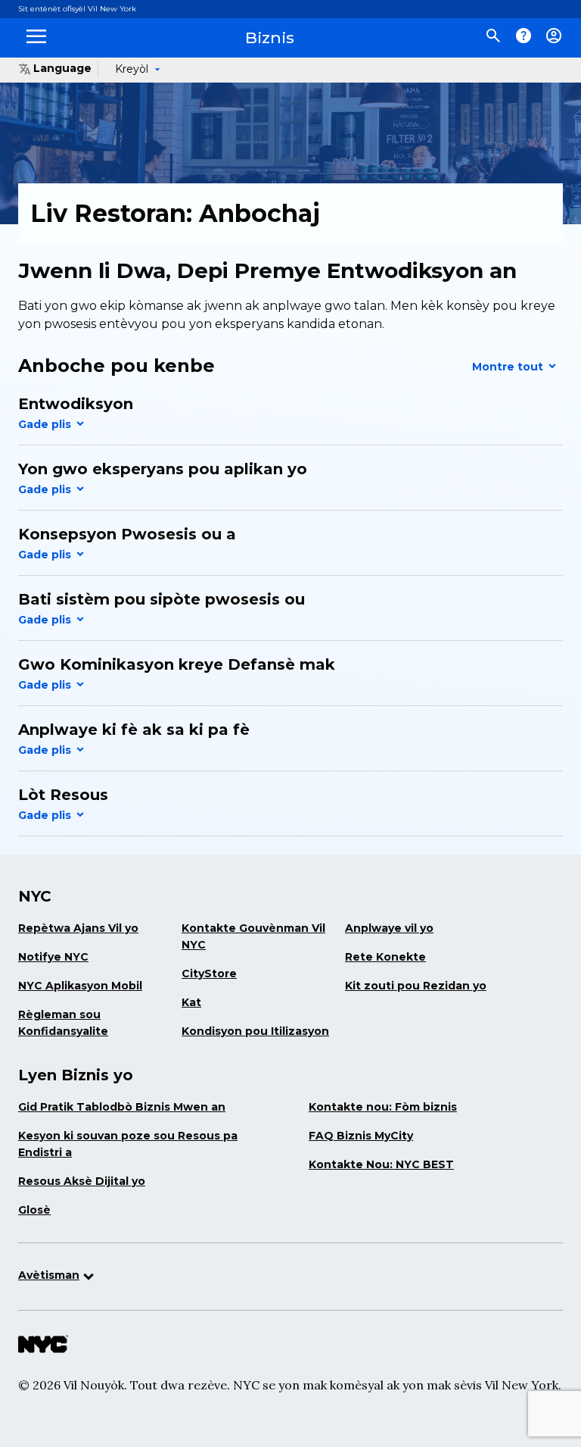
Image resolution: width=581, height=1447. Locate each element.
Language (62, 68)
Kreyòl (131, 69)
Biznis (269, 37)
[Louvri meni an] (36, 44)
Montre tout (509, 366)
